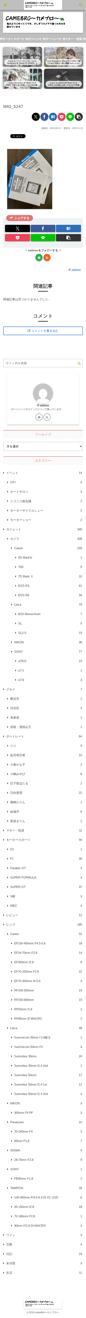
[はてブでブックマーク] (53, 117)
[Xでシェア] (36, 117)
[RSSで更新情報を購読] (47, 257)
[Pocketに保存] (62, 117)
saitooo (44, 405)
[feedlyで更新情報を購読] (39, 257)
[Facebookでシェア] (44, 117)
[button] (79, 117)
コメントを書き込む (44, 330)
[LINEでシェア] (70, 117)
